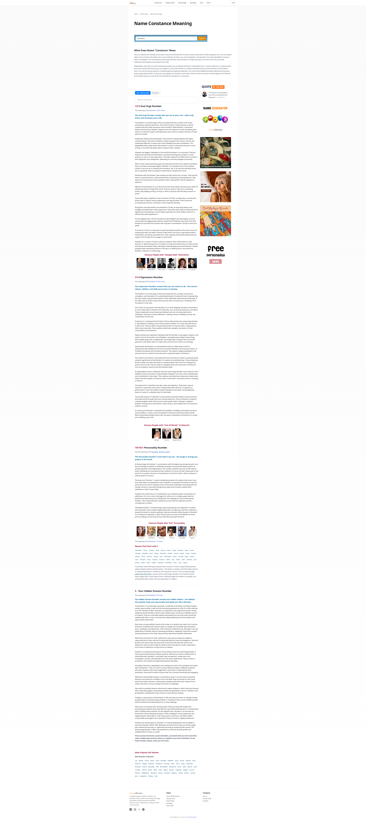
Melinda (151, 764)
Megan (144, 764)
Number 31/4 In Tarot (157, 281)
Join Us (205, 796)
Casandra (161, 563)
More (208, 3)
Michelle (163, 761)
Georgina (153, 773)
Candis (182, 553)
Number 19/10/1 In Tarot (161, 452)
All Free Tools (207, 798)
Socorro (191, 770)
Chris (136, 559)
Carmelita (168, 563)
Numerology (182, 3)
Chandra (142, 559)
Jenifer (150, 770)
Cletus (178, 559)
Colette (170, 553)
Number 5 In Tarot (156, 595)
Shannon (138, 764)
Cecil (173, 559)
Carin (183, 559)
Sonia (177, 764)
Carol (180, 563)
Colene (192, 556)
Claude (156, 556)
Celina (168, 559)
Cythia (185, 563)
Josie (195, 767)
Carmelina (138, 550)
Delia (184, 767)
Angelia (185, 770)
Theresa (188, 761)
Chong (137, 563)
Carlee (143, 563)
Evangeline (143, 776)
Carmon (149, 556)
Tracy (194, 761)
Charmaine (167, 556)
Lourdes (137, 770)
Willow (141, 761)
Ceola (148, 563)
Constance (158, 764)
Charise (137, 556)
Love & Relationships (172, 796)
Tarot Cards (170, 806)
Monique (138, 767)
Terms (190, 817)
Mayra (165, 770)
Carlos (175, 556)
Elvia (156, 776)
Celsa (186, 550)
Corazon (151, 550)
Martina (137, 773)
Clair (161, 556)
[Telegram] (143, 809)
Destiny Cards (170, 3)
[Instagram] (135, 809)
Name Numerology (156, 14)
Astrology (193, 3)
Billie (172, 764)
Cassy (174, 550)
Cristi (157, 550)
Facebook (155, 93)
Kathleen (170, 761)
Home (136, 14)
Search (201, 38)
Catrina (163, 550)
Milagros (174, 773)
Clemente (163, 553)
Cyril (194, 559)
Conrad (180, 556)
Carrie (143, 556)
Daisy (183, 764)
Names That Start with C (146, 546)
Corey (149, 559)
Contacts (205, 801)
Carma (192, 550)
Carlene (192, 773)
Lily (136, 761)
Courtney (167, 764)
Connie (176, 553)
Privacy (194, 817)
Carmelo (137, 553)
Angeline (178, 770)
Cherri (169, 550)
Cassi (151, 553)
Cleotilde (145, 553)
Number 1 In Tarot (156, 541)
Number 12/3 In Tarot (157, 110)
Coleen (154, 563)
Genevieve (189, 764)
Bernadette (163, 767)
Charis (145, 550)
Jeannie (189, 767)
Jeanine (171, 770)
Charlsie (154, 559)
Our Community (143, 93)
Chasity (150, 776)
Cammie (189, 559)
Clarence (180, 550)
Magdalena (145, 773)
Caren (187, 553)
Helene (144, 770)
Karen (152, 761)
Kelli (157, 767)
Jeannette (151, 767)
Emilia (147, 761)
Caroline (161, 559)
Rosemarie (172, 767)
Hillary (181, 773)
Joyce (176, 761)
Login (233, 2)
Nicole (182, 761)
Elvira (179, 767)
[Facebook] (131, 809)
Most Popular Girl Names (147, 752)
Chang (156, 553)
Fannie (144, 767)
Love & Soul (158, 3)
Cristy (175, 563)
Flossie (160, 773)
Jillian (155, 770)
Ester (160, 770)
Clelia (186, 556)
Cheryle (193, 553)
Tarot (201, 3)
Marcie (186, 773)
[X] (139, 809)
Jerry (136, 776)
